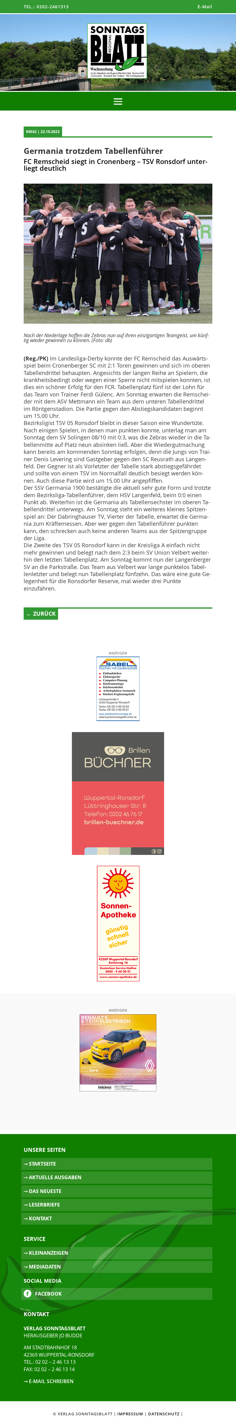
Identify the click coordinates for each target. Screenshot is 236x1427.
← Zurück (41, 613)
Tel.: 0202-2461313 (46, 7)
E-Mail (205, 7)
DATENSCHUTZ (163, 1414)
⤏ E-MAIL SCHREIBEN (49, 1381)
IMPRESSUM (130, 1414)
